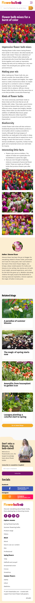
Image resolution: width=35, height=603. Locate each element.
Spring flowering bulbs (11, 524)
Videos (6, 534)
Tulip (5, 559)
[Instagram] (13, 516)
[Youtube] (17, 516)
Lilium (6, 583)
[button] (31, 2)
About (6, 541)
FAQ (5, 548)
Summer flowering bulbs (12, 527)
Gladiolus (7, 586)
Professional (8, 551)
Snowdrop (7, 572)
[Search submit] (31, 8)
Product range (8, 531)
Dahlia (6, 580)
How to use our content (11, 545)
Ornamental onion (10, 565)
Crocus (6, 569)
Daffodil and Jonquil (10, 562)
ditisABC (28, 598)
